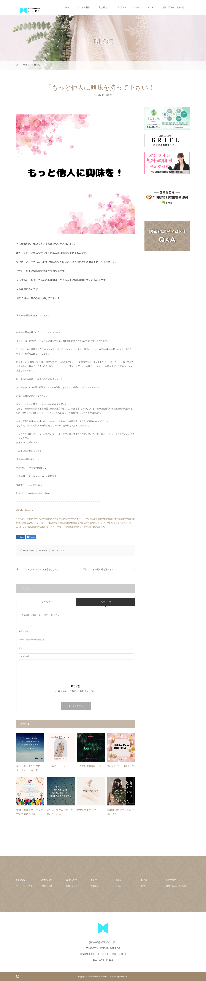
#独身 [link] (109, 523)
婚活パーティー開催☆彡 (120, 766)
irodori (31, 550)
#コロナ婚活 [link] (91, 527)
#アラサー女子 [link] (58, 519)
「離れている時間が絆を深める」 (98, 569)
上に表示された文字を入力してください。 (76, 691)
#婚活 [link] (104, 519)
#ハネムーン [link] (84, 519)
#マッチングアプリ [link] (54, 527)
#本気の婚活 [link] (58, 523)
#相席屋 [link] (67, 527)
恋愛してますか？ (86, 810)
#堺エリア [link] (81, 527)
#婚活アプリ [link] (85, 523)
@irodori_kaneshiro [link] (24, 510)
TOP (67, 7)
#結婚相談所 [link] (96, 519)
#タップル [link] (117, 523)
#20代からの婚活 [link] (24, 519)
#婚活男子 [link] (121, 519)
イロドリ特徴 (84, 7)
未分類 (109, 95)
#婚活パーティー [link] (99, 523)
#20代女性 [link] (37, 519)
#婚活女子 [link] (112, 519)
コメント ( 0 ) (106, 602)
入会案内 (103, 7)
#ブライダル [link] (46, 523)
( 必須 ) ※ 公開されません (32, 639)
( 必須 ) (24, 631)
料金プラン (121, 7)
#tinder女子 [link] (21, 527)
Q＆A (137, 7)
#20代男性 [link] (46, 519)
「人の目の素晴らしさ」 (90, 766)
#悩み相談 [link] (31, 527)
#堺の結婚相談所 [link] (72, 523)
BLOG (151, 7)
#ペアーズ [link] (126, 523)
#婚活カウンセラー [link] (32, 523)
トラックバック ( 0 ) (46, 602)
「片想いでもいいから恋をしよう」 (42, 569)
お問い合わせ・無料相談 (173, 7)
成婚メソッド (71, 886)
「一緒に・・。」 (56, 766)
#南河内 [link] (101, 527)
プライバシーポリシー (25, 886)
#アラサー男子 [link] (72, 519)
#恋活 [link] (128, 519)
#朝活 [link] (73, 527)
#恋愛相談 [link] (41, 527)
